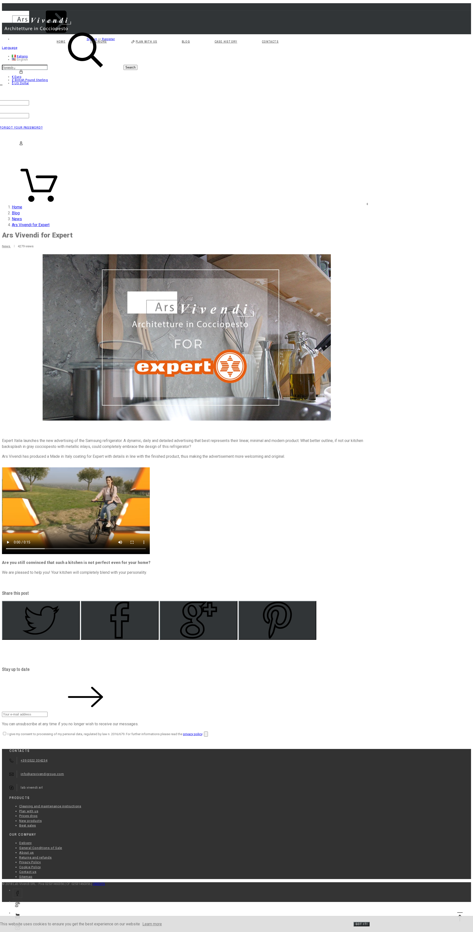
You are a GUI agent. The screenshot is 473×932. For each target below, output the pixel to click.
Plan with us (28, 811)
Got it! (361, 924)
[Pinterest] (277, 620)
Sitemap (25, 877)
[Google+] (198, 620)
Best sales (27, 825)
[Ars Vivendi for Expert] (187, 337)
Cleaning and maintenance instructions (50, 806)
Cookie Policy (30, 867)
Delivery (25, 843)
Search (130, 67)
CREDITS (99, 884)
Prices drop (28, 816)
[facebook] (17, 893)
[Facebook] (120, 620)
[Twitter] (41, 620)
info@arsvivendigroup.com (42, 774)
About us (26, 852)
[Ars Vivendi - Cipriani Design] (36, 30)
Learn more (152, 924)
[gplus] (17, 904)
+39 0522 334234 (34, 760)
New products (30, 821)
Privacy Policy (30, 862)
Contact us (27, 872)
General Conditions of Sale (40, 848)
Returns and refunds (35, 857)
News (6, 246)
